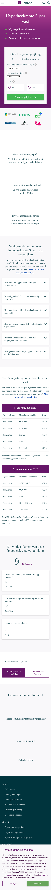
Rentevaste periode (16, 73)
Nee (33, 87)
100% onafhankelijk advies (25, 215)
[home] (3, 661)
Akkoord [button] (37, 883)
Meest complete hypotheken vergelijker (26, 718)
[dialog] (25, 867)
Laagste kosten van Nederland (25, 185)
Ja (13, 87)
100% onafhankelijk (25, 741)
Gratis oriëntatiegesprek (25, 154)
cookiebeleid (7, 875)
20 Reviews (27, 564)
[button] (25, 885)
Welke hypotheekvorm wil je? (21, 64)
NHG (9, 81)
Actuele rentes (25, 759)
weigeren (44, 875)
